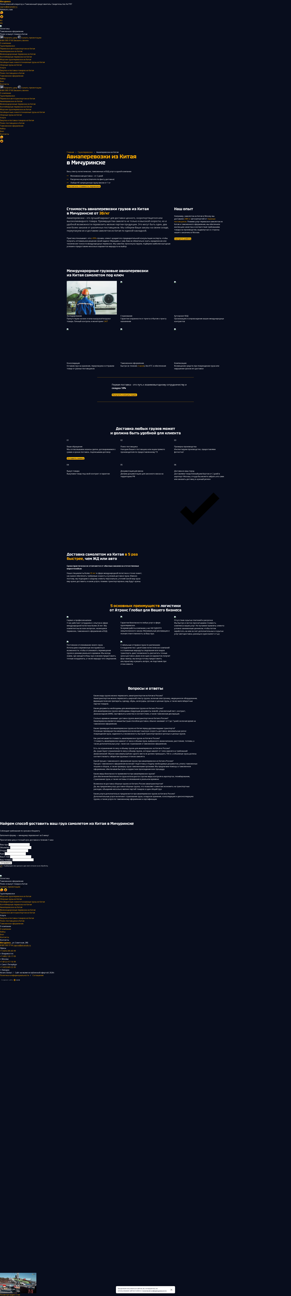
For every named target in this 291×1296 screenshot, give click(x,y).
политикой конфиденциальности (154, 1291)
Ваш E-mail (5, 856)
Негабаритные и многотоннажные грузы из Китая (22, 62)
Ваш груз (4, 844)
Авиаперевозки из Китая (11, 51)
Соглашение (38, 975)
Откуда (3, 850)
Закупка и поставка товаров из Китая (17, 70)
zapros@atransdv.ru (8, 7)
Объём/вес (5, 847)
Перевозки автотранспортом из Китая (17, 48)
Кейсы (2, 78)
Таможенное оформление (11, 76)
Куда (2, 853)
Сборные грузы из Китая (11, 65)
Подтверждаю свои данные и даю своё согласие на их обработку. (26, 866)
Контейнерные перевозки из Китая (16, 57)
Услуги (3, 67)
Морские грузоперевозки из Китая (15, 59)
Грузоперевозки (7, 46)
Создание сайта (7, 980)
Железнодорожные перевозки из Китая (17, 54)
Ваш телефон (6, 860)
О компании (5, 43)
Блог (2, 81)
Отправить (6, 862)
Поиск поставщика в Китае (12, 73)
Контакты (4, 84)
